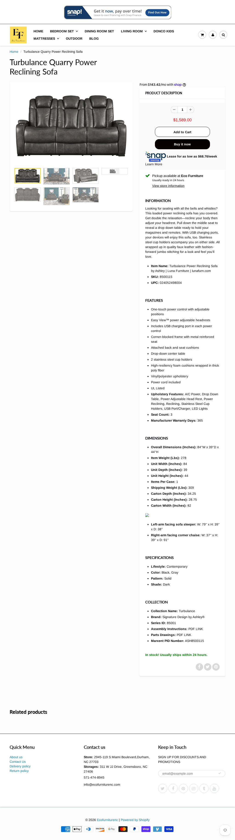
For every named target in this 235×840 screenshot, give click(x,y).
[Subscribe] (219, 773)
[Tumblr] (204, 788)
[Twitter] (162, 788)
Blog (94, 38)
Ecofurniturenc (107, 820)
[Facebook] (173, 788)
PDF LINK (195, 629)
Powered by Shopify (135, 820)
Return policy (19, 771)
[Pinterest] (183, 788)
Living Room (132, 31)
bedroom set (62, 31)
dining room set (99, 31)
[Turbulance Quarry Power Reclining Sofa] (71, 125)
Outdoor (74, 38)
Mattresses (44, 38)
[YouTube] (214, 788)
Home (38, 31)
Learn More (153, 164)
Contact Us (18, 761)
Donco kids (164, 31)
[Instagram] (193, 788)
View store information (168, 186)
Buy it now (182, 144)
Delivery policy (20, 766)
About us (16, 757)
